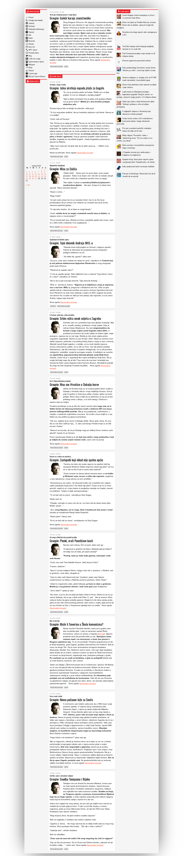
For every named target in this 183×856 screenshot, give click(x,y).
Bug (30, 56)
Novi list (32, 47)
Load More (137, 183)
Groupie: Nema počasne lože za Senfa (71, 699)
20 (36, 176)
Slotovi (31, 71)
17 (27, 176)
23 (45, 176)
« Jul (28, 185)
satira (66, 66)
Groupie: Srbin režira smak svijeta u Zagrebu (75, 318)
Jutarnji (31, 23)
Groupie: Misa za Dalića (63, 168)
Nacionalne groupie (85, 153)
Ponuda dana (34, 53)
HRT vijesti (33, 50)
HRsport (32, 65)
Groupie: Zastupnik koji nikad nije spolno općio (76, 459)
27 (36, 178)
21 (39, 176)
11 (30, 174)
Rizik (30, 68)
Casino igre (33, 73)
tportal (101, 634)
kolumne (53, 306)
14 (39, 174)
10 (27, 174)
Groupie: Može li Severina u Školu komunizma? (76, 624)
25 (30, 178)
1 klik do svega (34, 59)
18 (30, 176)
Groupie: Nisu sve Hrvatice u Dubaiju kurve (74, 384)
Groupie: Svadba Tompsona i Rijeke (70, 779)
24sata (31, 44)
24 (27, 178)
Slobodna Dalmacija (36, 29)
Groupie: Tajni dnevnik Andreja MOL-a (71, 242)
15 (42, 174)
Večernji (32, 26)
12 (33, 174)
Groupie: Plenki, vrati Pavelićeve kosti (71, 540)
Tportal (31, 32)
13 (36, 174)
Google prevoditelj (35, 20)
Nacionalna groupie (56, 66)
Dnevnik (32, 41)
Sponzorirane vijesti (36, 62)
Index (31, 38)
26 (33, 178)
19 (33, 176)
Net (30, 35)
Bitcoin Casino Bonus (37, 76)
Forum (31, 17)
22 (42, 176)
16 (45, 174)
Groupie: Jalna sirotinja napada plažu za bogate (77, 88)
